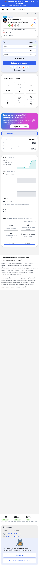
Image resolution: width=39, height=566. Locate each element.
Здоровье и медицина (19, 13)
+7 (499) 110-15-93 (13, 536)
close (37, 2)
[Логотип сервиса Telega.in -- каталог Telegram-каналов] (4, 9)
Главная (3, 13)
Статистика (8, 133)
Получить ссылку (19, 126)
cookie (21, 549)
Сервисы (20, 9)
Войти (34, 9)
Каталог (12, 9)
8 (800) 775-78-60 (13, 534)
